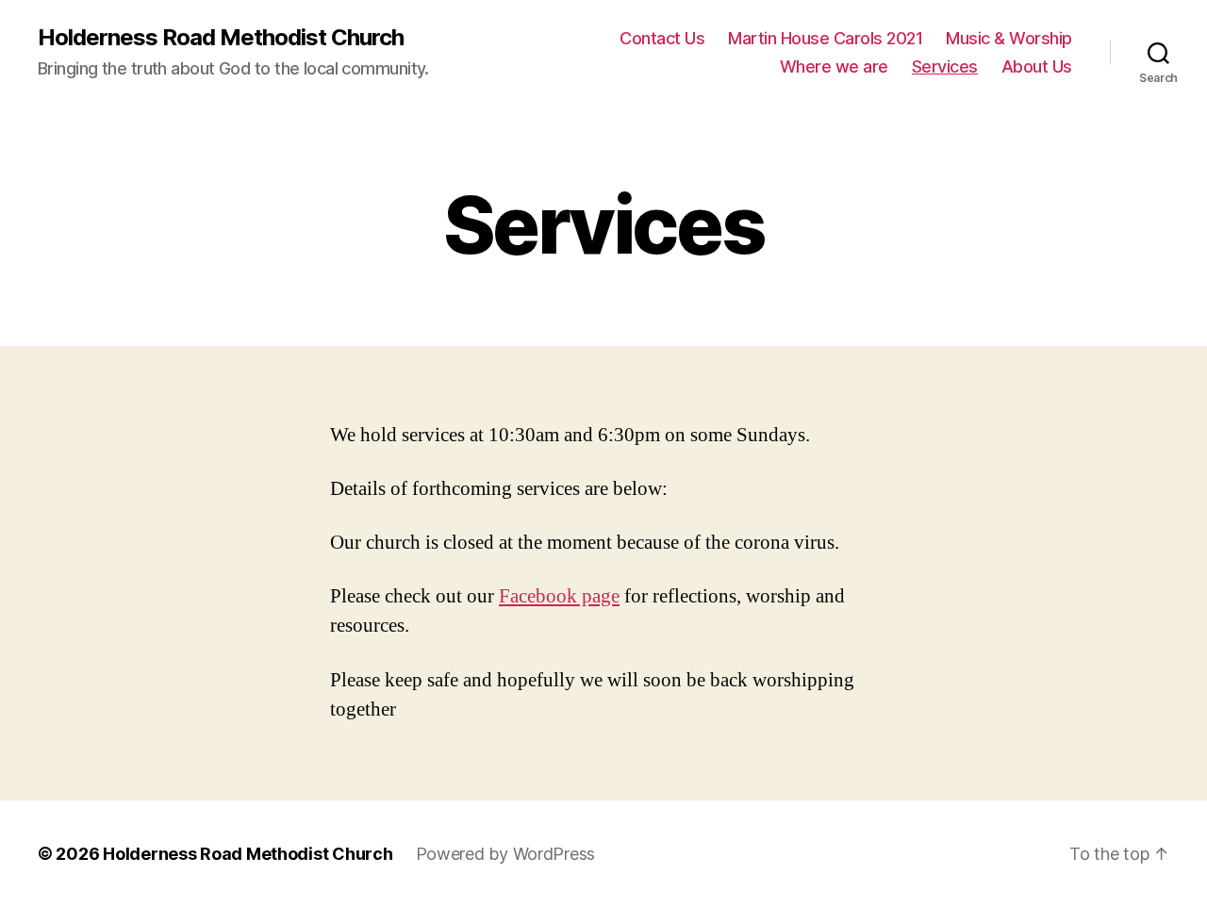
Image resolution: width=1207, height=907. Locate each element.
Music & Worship (1009, 38)
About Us (1036, 66)
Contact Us (662, 38)
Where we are (834, 66)
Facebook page (559, 596)
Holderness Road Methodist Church (221, 37)
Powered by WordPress (506, 854)
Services (945, 66)
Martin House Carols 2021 (825, 38)
